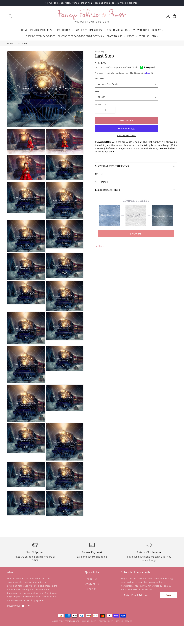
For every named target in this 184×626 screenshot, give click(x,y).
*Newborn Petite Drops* (147, 30)
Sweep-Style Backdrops (89, 30)
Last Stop (22, 43)
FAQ (154, 36)
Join (168, 595)
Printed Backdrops (41, 30)
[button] (10, 16)
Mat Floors (63, 30)
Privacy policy (106, 621)
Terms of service (124, 621)
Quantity (100, 104)
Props (130, 36)
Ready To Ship (114, 36)
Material (100, 78)
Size (97, 91)
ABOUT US (92, 579)
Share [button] (101, 246)
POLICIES (92, 589)
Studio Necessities (117, 30)
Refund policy (89, 621)
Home (10, 43)
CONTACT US (92, 584)
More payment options (126, 135)
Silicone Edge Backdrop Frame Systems (80, 36)
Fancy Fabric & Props (69, 621)
